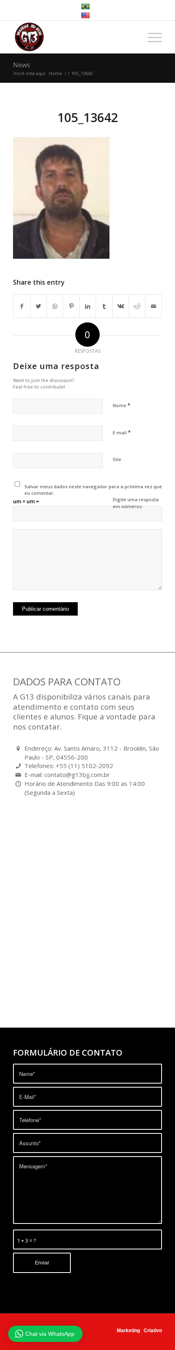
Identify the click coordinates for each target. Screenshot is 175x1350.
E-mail (122, 432)
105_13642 (87, 117)
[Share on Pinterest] (71, 306)
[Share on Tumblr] (104, 306)
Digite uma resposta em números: (136, 502)
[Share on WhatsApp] (55, 306)
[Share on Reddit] (137, 306)
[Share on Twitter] (38, 306)
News (21, 64)
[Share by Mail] (153, 306)
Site (117, 459)
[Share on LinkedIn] (88, 306)
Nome (121, 405)
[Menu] (151, 37)
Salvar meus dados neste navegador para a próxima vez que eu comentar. (93, 489)
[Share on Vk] (121, 306)
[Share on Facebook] (21, 306)
